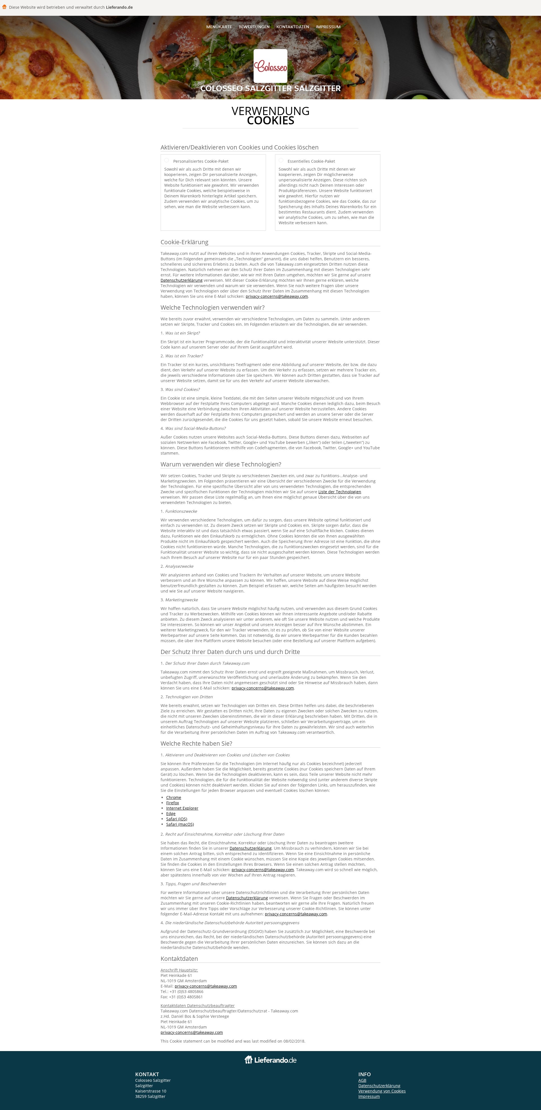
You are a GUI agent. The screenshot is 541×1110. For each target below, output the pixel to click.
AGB (362, 1080)
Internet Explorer (182, 808)
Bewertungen (254, 27)
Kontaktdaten (292, 27)
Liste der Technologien (339, 491)
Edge (171, 813)
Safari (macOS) (180, 824)
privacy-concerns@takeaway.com (277, 296)
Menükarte (219, 27)
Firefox (172, 802)
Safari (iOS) (176, 819)
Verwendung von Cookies (382, 1091)
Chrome (173, 797)
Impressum (328, 27)
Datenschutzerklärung (182, 280)
